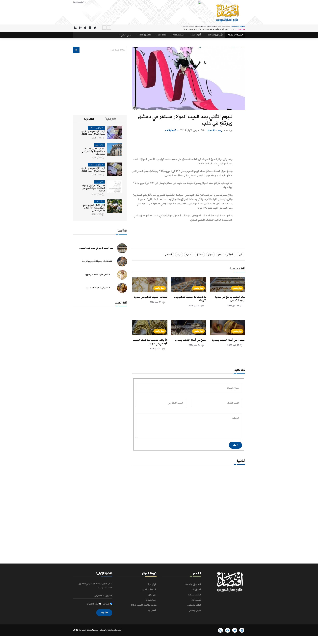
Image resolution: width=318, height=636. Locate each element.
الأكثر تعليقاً (110, 119)
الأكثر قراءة (89, 119)
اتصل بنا (152, 610)
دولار (210, 254)
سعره (188, 254)
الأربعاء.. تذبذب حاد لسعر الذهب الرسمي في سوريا (150, 342)
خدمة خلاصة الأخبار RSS (144, 605)
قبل (240, 254)
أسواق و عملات (96, 128)
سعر (220, 254)
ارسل (235, 445)
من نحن (152, 594)
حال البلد (99, 145)
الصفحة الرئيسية (235, 35)
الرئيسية (152, 584)
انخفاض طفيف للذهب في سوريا (150, 297)
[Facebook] (90, 28)
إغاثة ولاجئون (144, 35)
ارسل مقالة (151, 600)
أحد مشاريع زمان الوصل (110, 630)
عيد (179, 254)
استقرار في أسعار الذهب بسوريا (228, 340)
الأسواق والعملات (215, 35)
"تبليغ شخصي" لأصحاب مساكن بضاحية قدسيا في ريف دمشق (93, 151)
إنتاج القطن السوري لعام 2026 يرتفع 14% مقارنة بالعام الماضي (94, 208)
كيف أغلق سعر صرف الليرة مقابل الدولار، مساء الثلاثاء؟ (93, 132)
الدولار (230, 254)
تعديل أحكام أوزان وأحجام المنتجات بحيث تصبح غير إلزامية (209, 27)
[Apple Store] (85, 28)
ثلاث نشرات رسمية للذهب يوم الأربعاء (190, 299)
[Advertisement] (182, 145)
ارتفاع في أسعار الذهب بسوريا (190, 340)
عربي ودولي (126, 35)
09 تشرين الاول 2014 (192, 130)
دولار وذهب (237, 288)
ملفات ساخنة (178, 35)
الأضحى (168, 254)
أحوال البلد (196, 35)
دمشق (200, 254)
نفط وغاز (161, 35)
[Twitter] (95, 28)
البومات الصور (149, 589)
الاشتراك (104, 612)
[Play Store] (80, 28)
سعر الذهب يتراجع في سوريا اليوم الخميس (230, 299)
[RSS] (75, 28)
